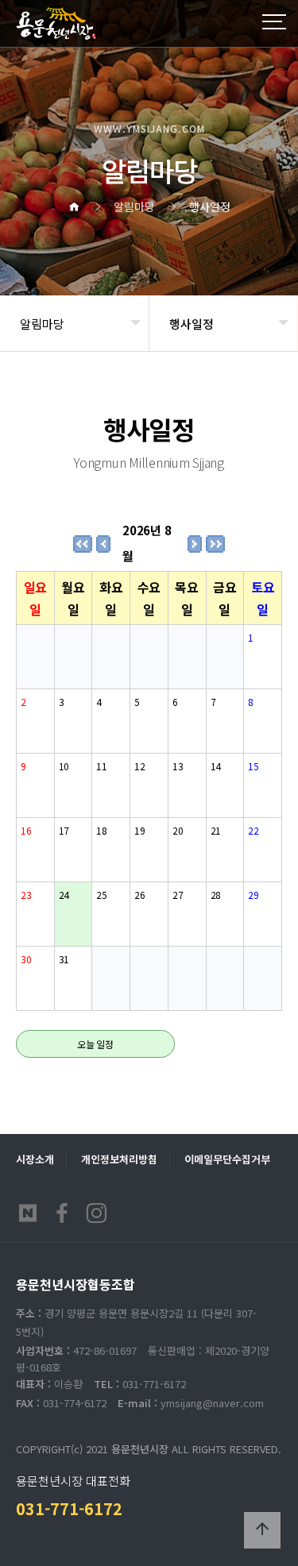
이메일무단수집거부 (227, 1159)
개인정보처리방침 (119, 1159)
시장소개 (35, 1159)
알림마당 (42, 323)
